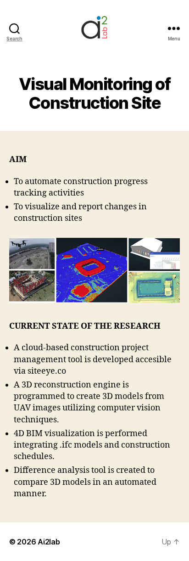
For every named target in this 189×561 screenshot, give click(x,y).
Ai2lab (49, 541)
